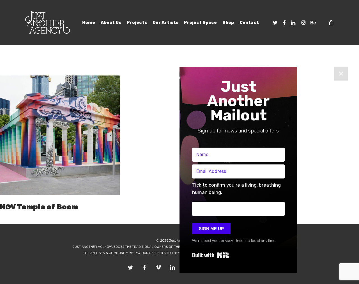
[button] (238, 190)
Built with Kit (210, 255)
